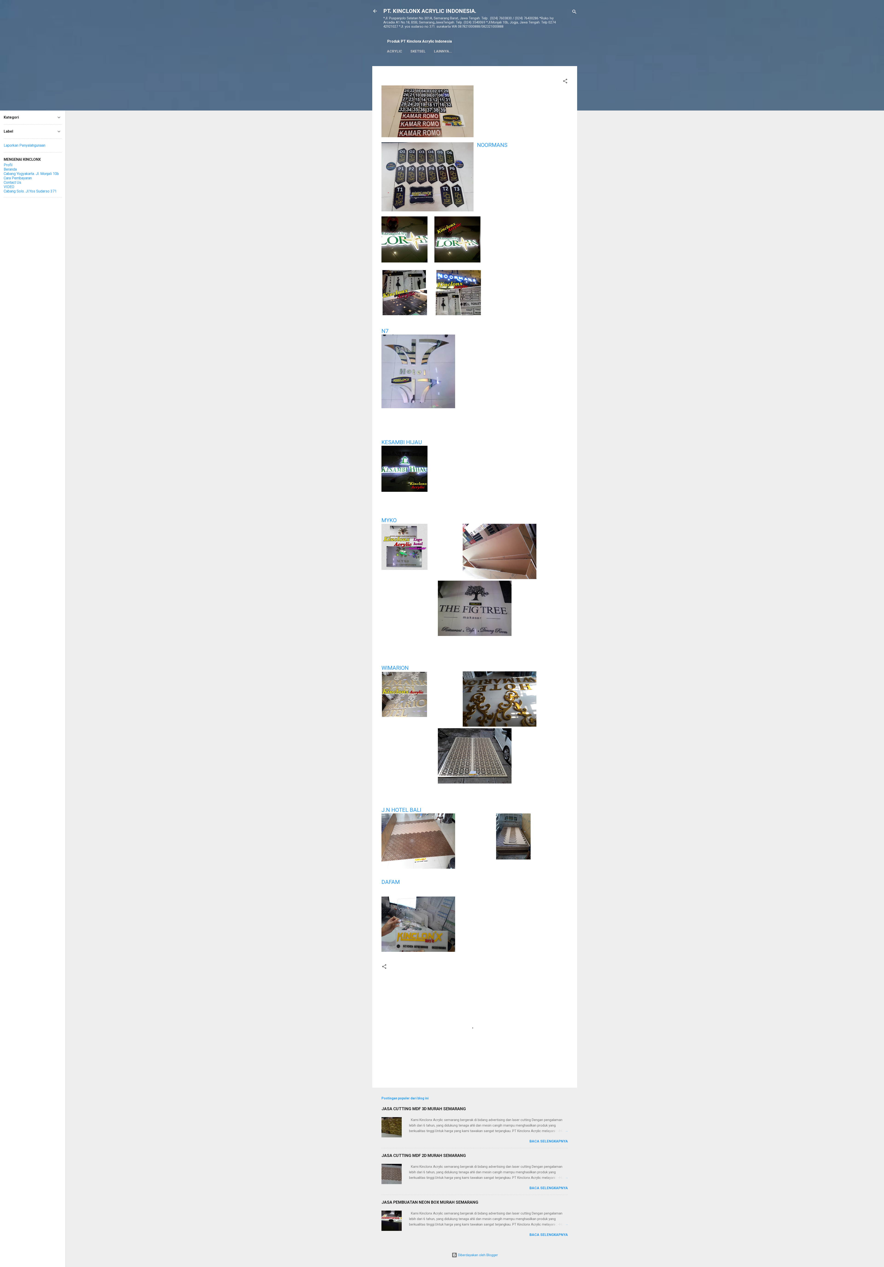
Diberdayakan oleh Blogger (477, 1255)
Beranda (10, 169)
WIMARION (395, 668)
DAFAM (390, 882)
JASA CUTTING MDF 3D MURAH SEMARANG (423, 1108)
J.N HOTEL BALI (402, 810)
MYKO (389, 520)
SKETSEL (418, 51)
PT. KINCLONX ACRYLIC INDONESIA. (429, 11)
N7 (384, 331)
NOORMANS (492, 145)
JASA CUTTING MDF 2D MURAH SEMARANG (423, 1155)
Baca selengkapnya (548, 1141)
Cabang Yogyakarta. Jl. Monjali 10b (31, 174)
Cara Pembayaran (18, 178)
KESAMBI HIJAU (401, 442)
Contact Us (12, 182)
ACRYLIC (394, 51)
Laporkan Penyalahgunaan (24, 145)
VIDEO (9, 187)
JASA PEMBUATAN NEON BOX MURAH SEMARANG (429, 1202)
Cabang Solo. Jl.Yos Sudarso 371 (30, 191)
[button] (565, 81)
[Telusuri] (574, 13)
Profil (8, 165)
